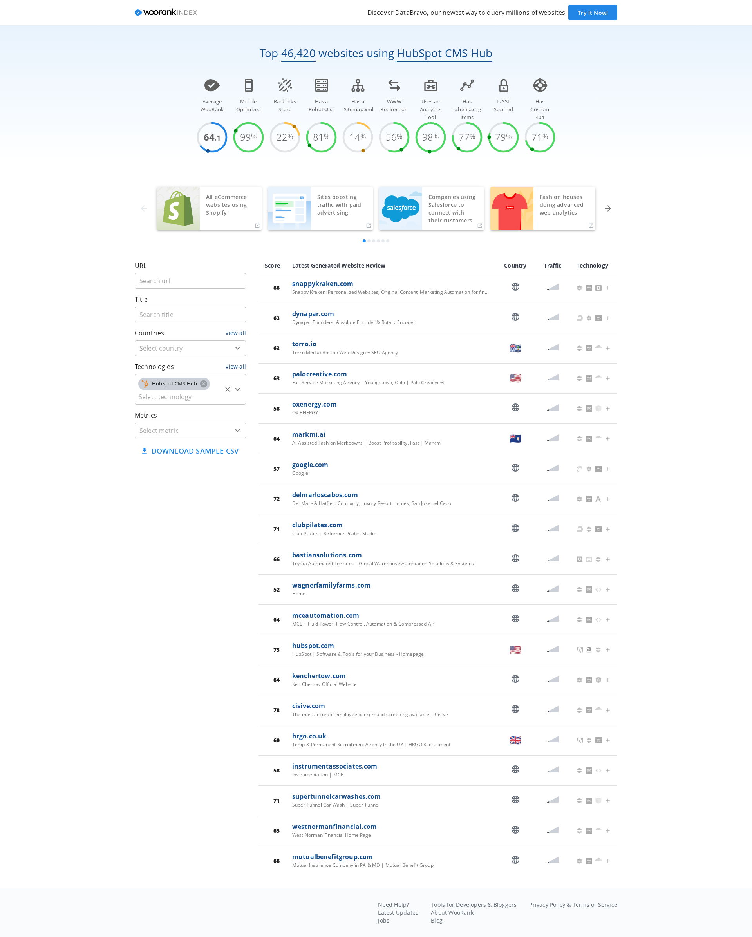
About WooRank (452, 912)
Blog (437, 920)
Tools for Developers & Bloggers (474, 904)
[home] (166, 13)
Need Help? (393, 904)
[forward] (607, 208)
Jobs (383, 920)
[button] (174, 384)
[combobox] (190, 348)
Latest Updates (398, 912)
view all (236, 332)
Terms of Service (595, 904)
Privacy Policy (547, 904)
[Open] (237, 348)
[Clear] (227, 389)
